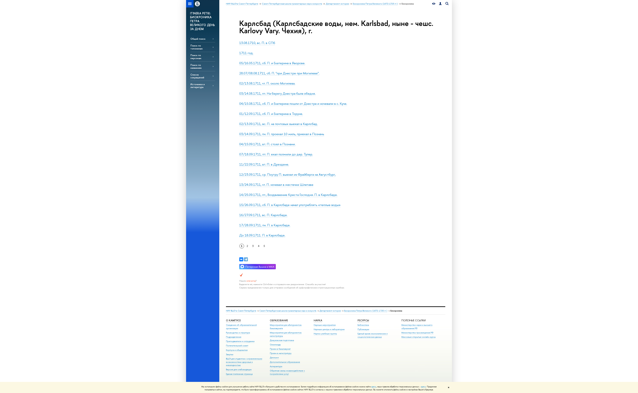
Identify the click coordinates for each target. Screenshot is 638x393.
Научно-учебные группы (325, 333)
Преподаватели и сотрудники (240, 341)
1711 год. (246, 53)
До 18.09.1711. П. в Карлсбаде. (262, 235)
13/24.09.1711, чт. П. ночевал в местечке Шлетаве (276, 184)
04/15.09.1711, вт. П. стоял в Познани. (267, 144)
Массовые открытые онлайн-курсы (418, 337)
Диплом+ (274, 357)
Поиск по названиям (196, 66)
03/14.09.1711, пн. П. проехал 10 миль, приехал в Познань (281, 134)
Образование (279, 320)
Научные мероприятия (325, 325)
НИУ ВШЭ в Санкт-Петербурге (241, 310)
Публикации (363, 329)
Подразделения (233, 337)
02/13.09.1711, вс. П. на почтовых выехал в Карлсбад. (278, 124)
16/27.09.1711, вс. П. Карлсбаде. (263, 215)
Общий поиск (198, 38)
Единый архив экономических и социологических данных (373, 335)
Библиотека (363, 325)
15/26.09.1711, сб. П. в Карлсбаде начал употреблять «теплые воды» (290, 205)
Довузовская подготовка (282, 340)
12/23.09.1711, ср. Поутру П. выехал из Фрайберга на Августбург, (287, 174)
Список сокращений (197, 76)
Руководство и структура (238, 332)
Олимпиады (275, 344)
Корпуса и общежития (237, 350)
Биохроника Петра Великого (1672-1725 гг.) (365, 310)
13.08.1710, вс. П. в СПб (257, 43)
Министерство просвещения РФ (417, 332)
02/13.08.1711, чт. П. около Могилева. (267, 83)
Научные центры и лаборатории (329, 329)
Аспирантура (276, 366)
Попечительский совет (237, 345)
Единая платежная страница (239, 374)
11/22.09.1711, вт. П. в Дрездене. (264, 164)
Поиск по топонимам (196, 47)
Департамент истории (330, 310)
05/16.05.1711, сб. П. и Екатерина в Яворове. (272, 63)
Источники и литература (197, 86)
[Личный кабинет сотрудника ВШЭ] (440, 3)
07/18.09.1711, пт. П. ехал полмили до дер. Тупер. (276, 154)
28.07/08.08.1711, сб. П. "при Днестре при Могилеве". (279, 73)
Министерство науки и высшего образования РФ (416, 327)
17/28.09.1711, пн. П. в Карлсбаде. (264, 225)
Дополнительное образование (285, 362)
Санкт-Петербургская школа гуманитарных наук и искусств (287, 310)
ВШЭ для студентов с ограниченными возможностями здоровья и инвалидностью (244, 362)
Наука (318, 320)
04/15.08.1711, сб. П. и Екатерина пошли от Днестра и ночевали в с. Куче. (293, 103)
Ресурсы (363, 320)
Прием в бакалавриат (280, 349)
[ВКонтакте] (241, 259)
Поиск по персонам (195, 57)
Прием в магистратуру (280, 353)
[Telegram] (246, 259)
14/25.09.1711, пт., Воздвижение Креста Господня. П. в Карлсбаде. (288, 194)
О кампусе (233, 320)
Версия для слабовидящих (239, 369)
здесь (373, 386)
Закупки (229, 354)
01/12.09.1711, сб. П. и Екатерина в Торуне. (271, 113)
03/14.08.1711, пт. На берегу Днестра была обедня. (277, 93)
